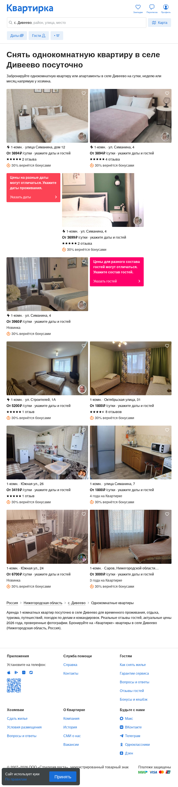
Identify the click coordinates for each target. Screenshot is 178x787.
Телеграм (132, 735)
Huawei (24, 672)
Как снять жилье (133, 664)
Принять (62, 776)
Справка (70, 664)
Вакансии (71, 744)
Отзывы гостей (132, 690)
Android (16, 672)
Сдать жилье (17, 718)
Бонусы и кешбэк (133, 699)
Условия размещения (24, 727)
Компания (71, 718)
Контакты (70, 673)
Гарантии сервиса (134, 673)
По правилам (16, 777)
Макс (129, 718)
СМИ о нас (72, 735)
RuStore (31, 672)
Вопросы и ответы (134, 681)
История (70, 727)
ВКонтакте (133, 727)
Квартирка (33, 8)
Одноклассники (137, 744)
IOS (9, 672)
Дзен (129, 753)
